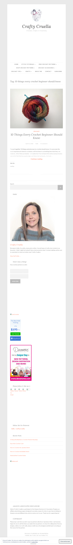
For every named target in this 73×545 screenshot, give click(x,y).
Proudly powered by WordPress (36, 533)
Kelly (36, 143)
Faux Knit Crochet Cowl (16, 443)
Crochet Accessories (46, 68)
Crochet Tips (16, 71)
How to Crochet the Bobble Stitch (19, 451)
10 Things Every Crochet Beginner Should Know (36, 136)
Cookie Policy (34, 542)
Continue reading (37, 159)
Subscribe (58, 71)
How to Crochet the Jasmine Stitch (20, 447)
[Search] (60, 187)
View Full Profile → (15, 256)
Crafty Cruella (36, 26)
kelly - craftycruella (18, 429)
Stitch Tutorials (27, 64)
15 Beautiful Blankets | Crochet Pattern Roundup (24, 439)
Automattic (43, 535)
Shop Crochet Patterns (25, 68)
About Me (38, 71)
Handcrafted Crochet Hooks (18, 455)
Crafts (27, 71)
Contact (48, 71)
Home (16, 64)
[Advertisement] (36, 47)
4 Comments (44, 143)
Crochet (36, 131)
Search (12, 184)
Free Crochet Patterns (47, 64)
